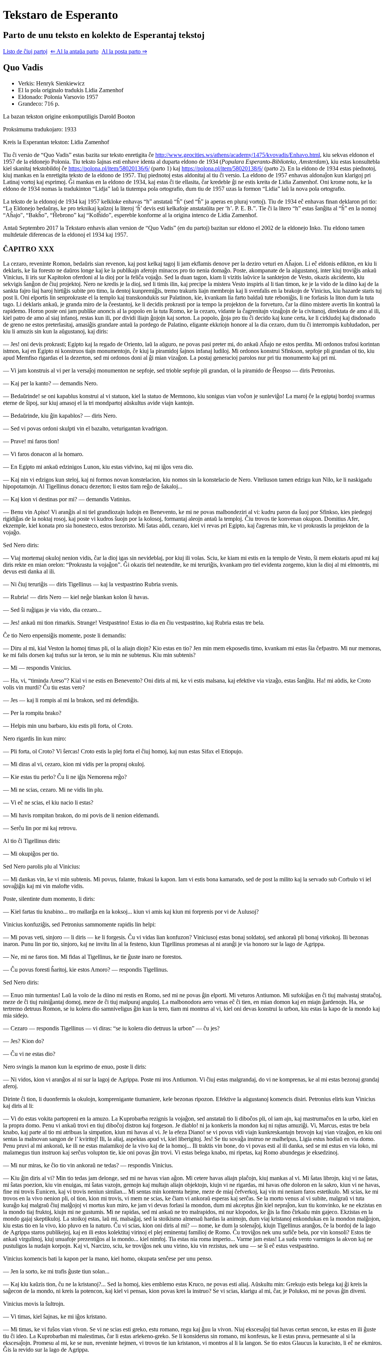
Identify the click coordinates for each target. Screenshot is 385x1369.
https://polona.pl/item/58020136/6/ (109, 168)
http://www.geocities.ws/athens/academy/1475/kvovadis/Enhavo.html (237, 155)
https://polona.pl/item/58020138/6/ (222, 168)
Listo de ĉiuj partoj (25, 51)
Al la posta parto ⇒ (124, 51)
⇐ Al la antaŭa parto (74, 51)
